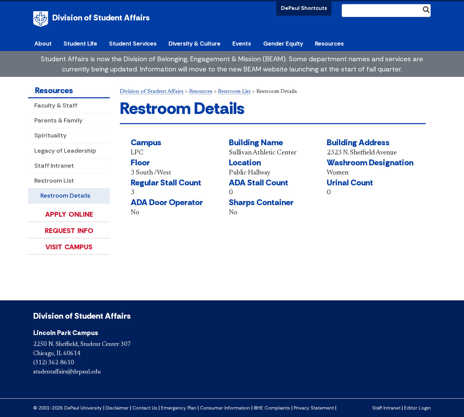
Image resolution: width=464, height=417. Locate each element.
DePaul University (41, 19)
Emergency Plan (178, 408)
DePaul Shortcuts (304, 8)
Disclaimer (117, 408)
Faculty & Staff (55, 105)
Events (241, 43)
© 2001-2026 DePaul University (67, 408)
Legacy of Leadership (65, 151)
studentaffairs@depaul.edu (67, 372)
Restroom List (54, 181)
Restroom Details (65, 195)
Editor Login (417, 408)
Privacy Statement (314, 408)
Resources (54, 90)
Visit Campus (69, 247)
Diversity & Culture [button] (194, 43)
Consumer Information (225, 408)
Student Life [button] (80, 43)
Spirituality (50, 135)
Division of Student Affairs (101, 17)
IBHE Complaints (272, 408)
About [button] (43, 43)
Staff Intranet (54, 166)
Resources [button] (329, 43)
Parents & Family (58, 120)
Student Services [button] (133, 43)
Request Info (69, 230)
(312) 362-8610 (53, 363)
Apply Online (69, 214)
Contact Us (144, 408)
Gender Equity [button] (283, 43)
